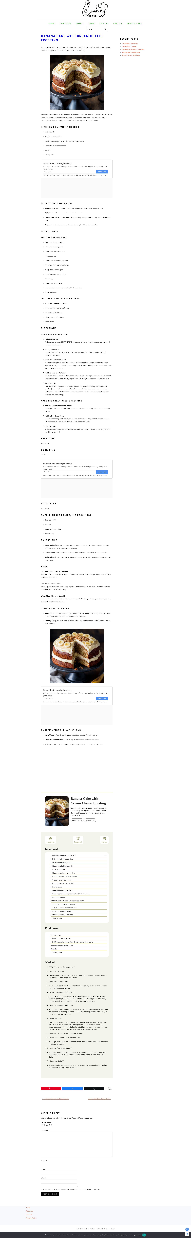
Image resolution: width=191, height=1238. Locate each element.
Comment (45, 1130)
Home (28, 1207)
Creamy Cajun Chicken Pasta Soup (133, 49)
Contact (29, 1214)
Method (104, 842)
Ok (144, 1235)
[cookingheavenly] (95, 18)
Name (44, 1161)
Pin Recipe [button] (90, 820)
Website (44, 1178)
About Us (29, 1211)
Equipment (78, 842)
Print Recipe (77, 820)
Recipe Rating (46, 1122)
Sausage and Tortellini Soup (131, 52)
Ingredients (50, 842)
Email (43, 1169)
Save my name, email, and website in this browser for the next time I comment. (70, 1189)
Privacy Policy (31, 1218)
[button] (106, 856)
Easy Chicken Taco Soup (130, 43)
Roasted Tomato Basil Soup (131, 55)
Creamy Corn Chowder (129, 46)
